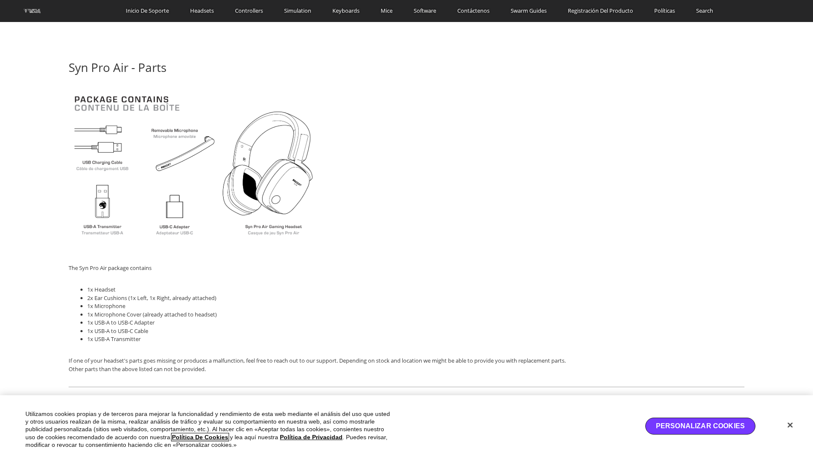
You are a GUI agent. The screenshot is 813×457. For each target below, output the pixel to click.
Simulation (297, 10)
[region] (406, 426)
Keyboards (345, 10)
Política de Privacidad (311, 437)
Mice (387, 10)
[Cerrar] (790, 425)
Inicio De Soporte (147, 10)
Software (425, 10)
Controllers (249, 10)
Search (704, 10)
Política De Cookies (200, 437)
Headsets (202, 10)
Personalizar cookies (700, 425)
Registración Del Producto (600, 10)
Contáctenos (473, 10)
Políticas (664, 10)
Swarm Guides (529, 10)
